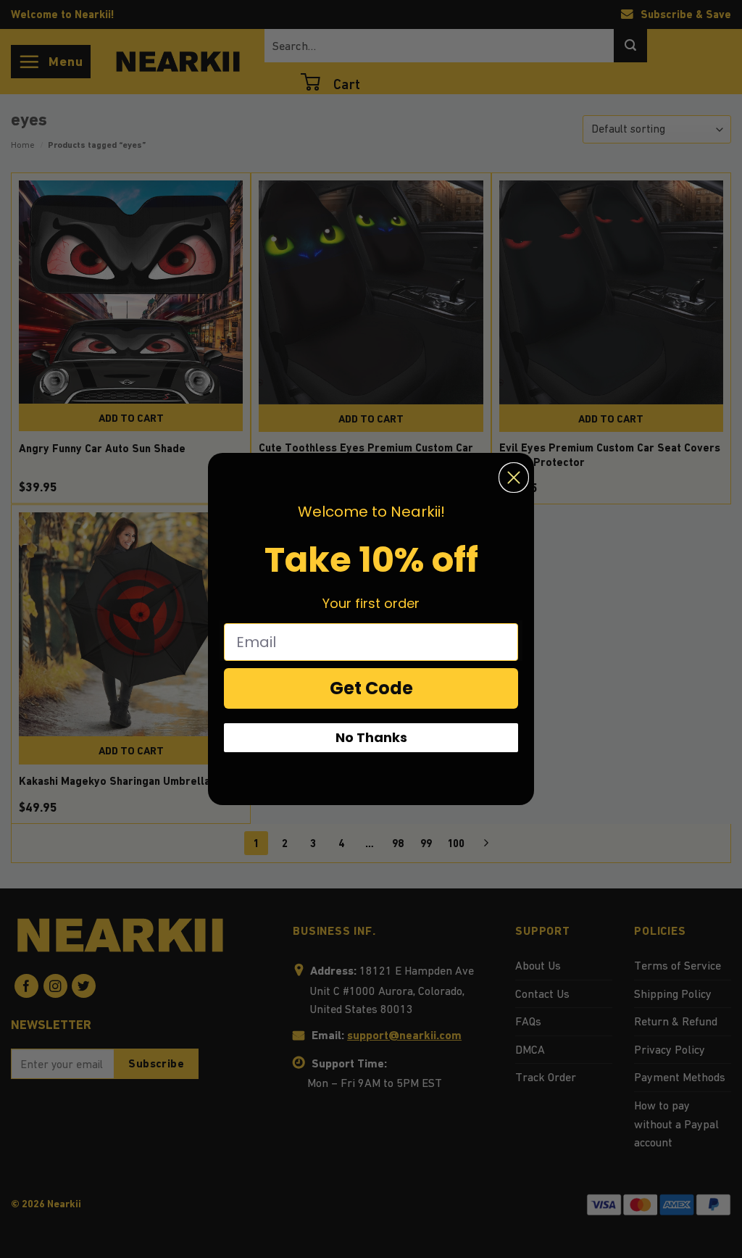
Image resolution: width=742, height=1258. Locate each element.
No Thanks (371, 737)
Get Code (371, 688)
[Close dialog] (514, 477)
